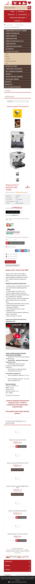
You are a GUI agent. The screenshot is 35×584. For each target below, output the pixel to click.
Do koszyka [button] (22, 446)
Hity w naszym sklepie (13, 87)
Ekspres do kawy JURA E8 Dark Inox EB (17, 463)
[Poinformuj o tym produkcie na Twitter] (19, 250)
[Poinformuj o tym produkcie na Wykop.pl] (28, 250)
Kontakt (17, 21)
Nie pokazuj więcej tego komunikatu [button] (19, 582)
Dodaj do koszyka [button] (16, 243)
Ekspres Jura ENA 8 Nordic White (17, 511)
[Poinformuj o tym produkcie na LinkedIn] (25, 250)
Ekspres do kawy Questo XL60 (17, 440)
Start (13, 11)
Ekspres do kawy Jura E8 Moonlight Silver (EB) (17, 486)
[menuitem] (12, 11)
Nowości (21, 11)
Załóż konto (24, 3)
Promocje (11, 14)
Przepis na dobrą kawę (17, 17)
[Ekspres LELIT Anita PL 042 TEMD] (17, 140)
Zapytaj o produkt (13, 254)
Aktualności (22, 14)
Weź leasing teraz (13, 212)
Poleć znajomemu (13, 256)
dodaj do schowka (12, 246)
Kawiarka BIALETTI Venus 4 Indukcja (18, 534)
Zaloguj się (20, 3)
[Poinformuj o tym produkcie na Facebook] (16, 250)
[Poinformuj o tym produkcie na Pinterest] (22, 250)
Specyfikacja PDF (12, 258)
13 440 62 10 (7, 575)
